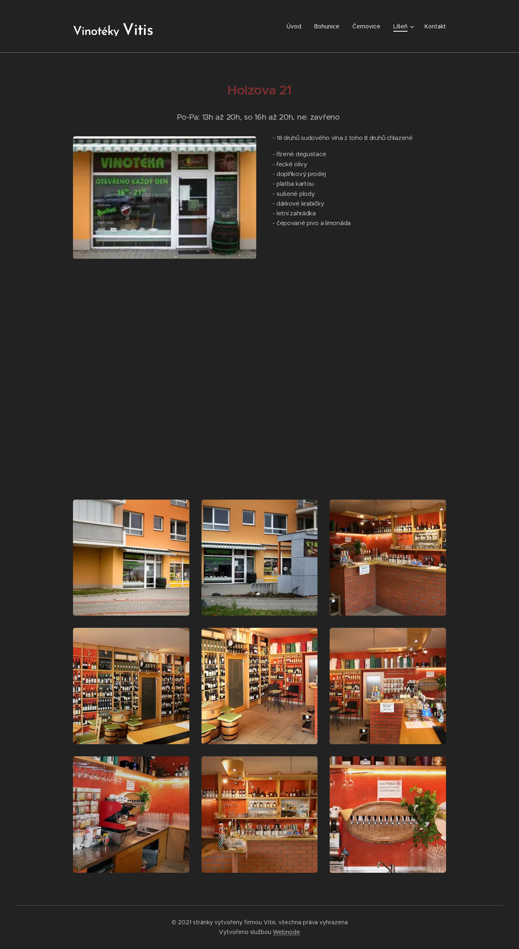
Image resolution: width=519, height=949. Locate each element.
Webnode (286, 932)
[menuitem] (296, 26)
